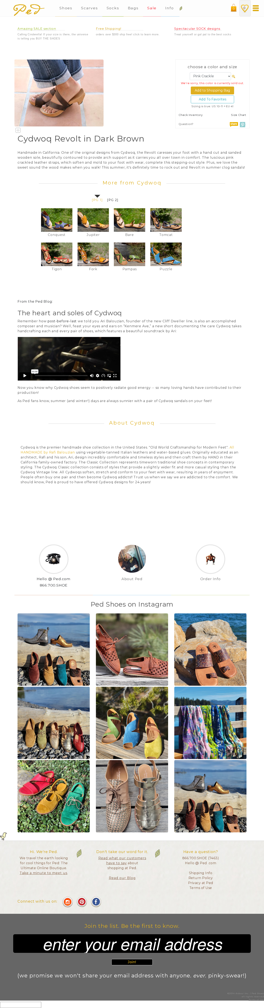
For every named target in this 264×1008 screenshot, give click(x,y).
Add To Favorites (212, 99)
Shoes (65, 8)
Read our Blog (122, 878)
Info (170, 8)
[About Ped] (132, 585)
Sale (152, 8)
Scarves (89, 8)
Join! (132, 962)
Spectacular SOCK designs (197, 29)
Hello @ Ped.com (54, 579)
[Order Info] (210, 585)
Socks (113, 8)
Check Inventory (191, 115)
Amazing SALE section (37, 29)
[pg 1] (97, 200)
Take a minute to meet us (43, 873)
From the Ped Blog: (35, 301)
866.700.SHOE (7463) (200, 858)
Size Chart (238, 115)
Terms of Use (200, 888)
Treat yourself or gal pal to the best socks (202, 34)
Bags (133, 8)
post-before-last (62, 321)
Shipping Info (200, 873)
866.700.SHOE (54, 585)
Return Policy (201, 878)
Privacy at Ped (200, 883)
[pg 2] (113, 200)
